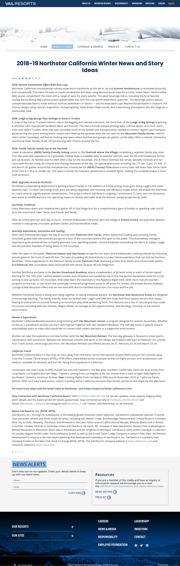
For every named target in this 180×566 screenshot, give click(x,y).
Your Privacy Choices (25, 565)
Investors (150, 4)
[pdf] (39, 78)
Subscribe (74, 492)
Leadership (141, 521)
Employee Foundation (113, 544)
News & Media (107, 529)
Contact (140, 537)
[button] (86, 3)
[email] (32, 78)
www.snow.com (45, 444)
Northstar (19, 452)
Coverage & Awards (90, 46)
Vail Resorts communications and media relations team (131, 486)
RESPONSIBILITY (107, 537)
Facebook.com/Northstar (124, 399)
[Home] (20, 3)
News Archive (104, 491)
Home (43, 46)
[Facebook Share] (22, 78)
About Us (86, 4)
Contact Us (132, 46)
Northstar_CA (75, 403)
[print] (19, 78)
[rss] (36, 78)
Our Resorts (20, 526)
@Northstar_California (33, 403)
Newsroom (137, 4)
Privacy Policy (163, 565)
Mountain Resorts (102, 4)
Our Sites (18, 535)
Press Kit (113, 46)
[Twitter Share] (29, 78)
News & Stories (62, 46)
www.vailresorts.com (140, 441)
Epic (172, 4)
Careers (161, 4)
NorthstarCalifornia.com (91, 396)
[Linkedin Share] (26, 78)
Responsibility (121, 4)
